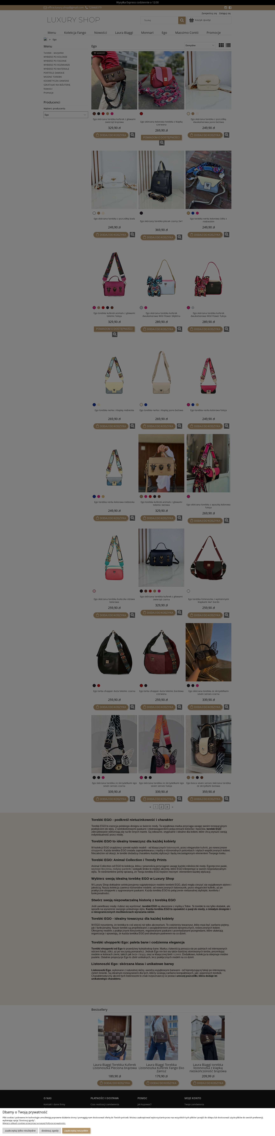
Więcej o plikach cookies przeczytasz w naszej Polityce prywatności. (34, 1123)
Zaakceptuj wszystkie (76, 1130)
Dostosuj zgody (50, 1130)
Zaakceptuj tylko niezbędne (20, 1130)
